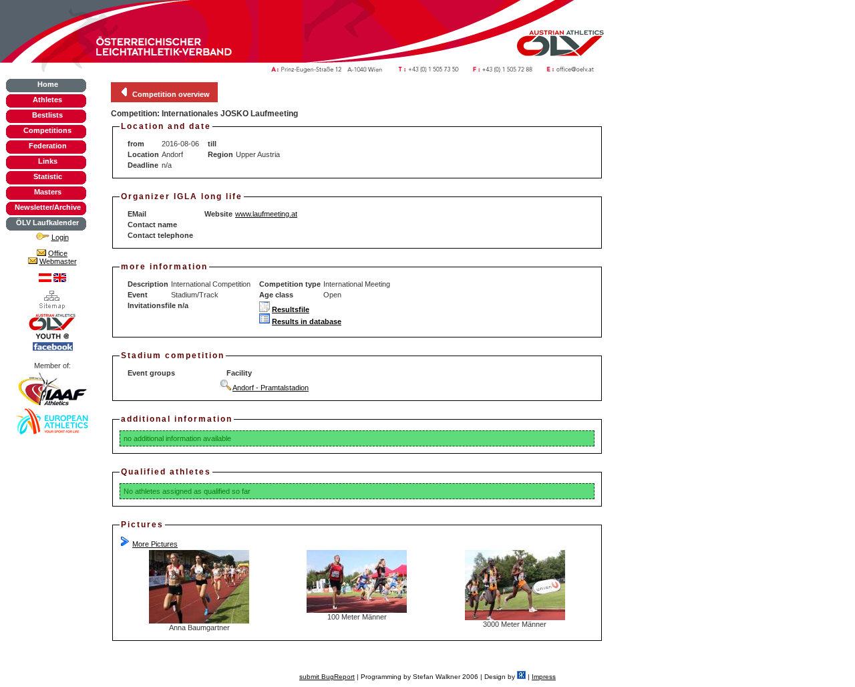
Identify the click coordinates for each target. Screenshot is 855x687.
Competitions (47, 130)
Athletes (47, 100)
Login (60, 237)
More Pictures (155, 544)
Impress (544, 676)
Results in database (306, 321)
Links (47, 161)
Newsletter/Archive (48, 207)
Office (57, 253)
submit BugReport (327, 676)
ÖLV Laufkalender (47, 223)
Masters (47, 192)
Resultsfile (290, 309)
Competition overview (171, 94)
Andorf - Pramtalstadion (270, 388)
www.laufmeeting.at (266, 214)
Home (47, 84)
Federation (48, 146)
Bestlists (47, 115)
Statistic (47, 176)
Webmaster (58, 261)
